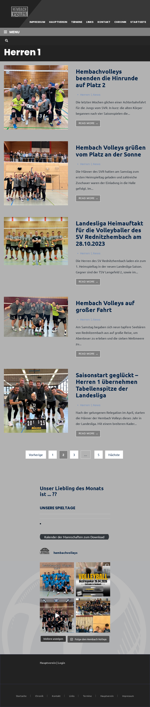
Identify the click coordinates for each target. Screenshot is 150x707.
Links (90, 22)
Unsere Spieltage (57, 508)
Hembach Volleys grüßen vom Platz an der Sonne (111, 151)
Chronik (120, 22)
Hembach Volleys (19, 11)
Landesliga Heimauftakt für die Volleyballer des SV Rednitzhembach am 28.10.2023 (109, 233)
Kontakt (103, 22)
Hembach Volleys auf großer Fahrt (105, 306)
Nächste (114, 455)
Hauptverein (58, 22)
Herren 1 (86, 95)
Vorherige (36, 455)
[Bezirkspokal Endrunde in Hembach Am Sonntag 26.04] (93, 579)
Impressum (37, 22)
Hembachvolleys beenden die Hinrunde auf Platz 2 (107, 78)
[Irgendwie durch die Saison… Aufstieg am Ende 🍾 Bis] (57, 615)
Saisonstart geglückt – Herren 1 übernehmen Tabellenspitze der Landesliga (107, 385)
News (96, 95)
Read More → (88, 123)
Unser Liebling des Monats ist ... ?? (72, 491)
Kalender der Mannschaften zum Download (74, 537)
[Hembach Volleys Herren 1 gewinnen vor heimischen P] (57, 579)
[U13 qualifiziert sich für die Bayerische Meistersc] (93, 615)
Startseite (138, 22)
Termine (76, 22)
